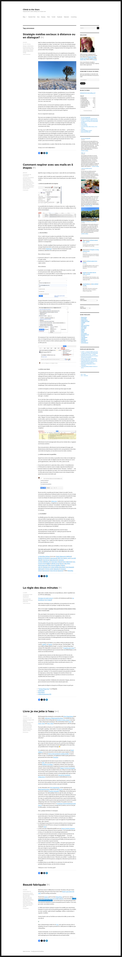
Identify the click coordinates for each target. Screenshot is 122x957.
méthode (28, 185)
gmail (24, 184)
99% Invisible (84, 333)
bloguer (30, 719)
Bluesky (43, 17)
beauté (28, 894)
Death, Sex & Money (85, 325)
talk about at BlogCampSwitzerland (54, 718)
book (33, 719)
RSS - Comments (84, 375)
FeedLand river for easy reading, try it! (87, 93)
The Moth (83, 336)
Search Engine (84, 124)
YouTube (82, 58)
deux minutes (26, 598)
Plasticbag (46, 898)
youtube (24, 906)
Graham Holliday (55, 567)
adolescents (25, 719)
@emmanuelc (46, 570)
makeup (24, 898)
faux (31, 897)
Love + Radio (83, 328)
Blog (24, 17)
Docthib (84, 272)
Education (28, 723)
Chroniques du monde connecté (45, 598)
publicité (25, 903)
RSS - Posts (83, 374)
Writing (28, 730)
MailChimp (48, 248)
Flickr (48, 17)
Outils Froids (41, 690)
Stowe (43, 723)
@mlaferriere (46, 567)
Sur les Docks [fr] (84, 342)
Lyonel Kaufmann (86, 284)
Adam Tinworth (51, 565)
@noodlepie (62, 567)
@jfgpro (48, 563)
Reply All (83, 330)
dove (24, 895)
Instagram (91, 58)
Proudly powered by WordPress (37, 951)
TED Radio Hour (84, 340)
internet (24, 726)
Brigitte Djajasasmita (61, 556)
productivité (25, 186)
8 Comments (25, 732)
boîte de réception (26, 178)
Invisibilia (83, 322)
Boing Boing (59, 897)
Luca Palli (73, 558)
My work (24, 44)
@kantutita (69, 561)
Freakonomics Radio (85, 321)
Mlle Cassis (60, 558)
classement (25, 180)
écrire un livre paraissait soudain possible (58, 753)
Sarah (39, 723)
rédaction (25, 730)
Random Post (31, 17)
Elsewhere (83, 122)
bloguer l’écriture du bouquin (67, 768)
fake (29, 897)
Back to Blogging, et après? (86, 130)
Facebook (59, 17)
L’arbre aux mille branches (86, 168)
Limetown (83, 338)
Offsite (27, 899)
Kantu (64, 561)
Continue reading (84, 150)
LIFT (70, 721)
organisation (25, 600)
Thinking (28, 44)
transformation (30, 903)
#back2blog (70, 570)
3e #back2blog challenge (44, 556)
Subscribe (83, 83)
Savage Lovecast (84, 320)
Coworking (73, 17)
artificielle (25, 894)
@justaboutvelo (54, 560)
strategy (24, 52)
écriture (24, 723)
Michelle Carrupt (55, 563)
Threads (85, 58)
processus (28, 47)
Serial (82, 324)
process (24, 47)
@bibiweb (69, 556)
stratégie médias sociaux (28, 51)
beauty (32, 894)
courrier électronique (27, 181)
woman (30, 905)
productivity (30, 186)
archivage (25, 177)
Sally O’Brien (67, 563)
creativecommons (26, 722)
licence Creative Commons (68, 828)
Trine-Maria (50, 723)
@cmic (61, 563)
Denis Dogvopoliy (70, 567)
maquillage (29, 898)
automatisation (30, 177)
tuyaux (28, 188)
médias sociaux (30, 45)
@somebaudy (54, 558)
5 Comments (25, 190)
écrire (32, 722)
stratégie (31, 49)
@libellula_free (47, 561)
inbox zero (54, 501)
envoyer (29, 182)
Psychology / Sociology (27, 902)
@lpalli (40, 560)
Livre (45, 826)
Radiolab (83, 329)
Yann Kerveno (46, 560)
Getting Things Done (44, 689)
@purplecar (57, 569)
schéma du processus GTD (44, 694)
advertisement (26, 893)
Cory (57, 924)
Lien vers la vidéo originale (56, 898)
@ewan (60, 561)
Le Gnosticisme (84, 125)
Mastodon (66, 17)
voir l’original (48, 600)
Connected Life (26, 174)
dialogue (25, 45)
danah (46, 897)
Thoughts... (83, 129)
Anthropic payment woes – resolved (88, 354)
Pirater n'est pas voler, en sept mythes (89, 358)
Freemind (55, 757)
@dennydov (41, 569)
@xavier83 (60, 570)
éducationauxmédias (27, 725)
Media (24, 899)
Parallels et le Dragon (47, 764)
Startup (82, 332)
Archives (82, 306)
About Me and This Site (85, 132)
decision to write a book (63, 720)
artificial (31, 893)
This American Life (85, 334)
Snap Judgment (84, 337)
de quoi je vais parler (54, 791)
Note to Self (83, 341)
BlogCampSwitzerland (43, 789)
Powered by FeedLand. (88, 110)
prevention (25, 729)
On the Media (83, 318)
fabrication (25, 897)
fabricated (27, 895)
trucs (25, 188)
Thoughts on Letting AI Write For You (88, 221)
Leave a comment (26, 54)
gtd (29, 598)
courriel (29, 180)
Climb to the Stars (31, 9)
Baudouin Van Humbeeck (44, 558)
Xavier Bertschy (53, 570)
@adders (58, 565)
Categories (82, 299)
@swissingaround (43, 565)
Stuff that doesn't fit (27, 891)
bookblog (25, 721)
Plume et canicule (84, 193)
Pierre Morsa (41, 692)
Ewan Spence (55, 561)
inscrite (61, 789)
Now (38, 17)
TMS (43, 762)
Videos (27, 905)
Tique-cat (83, 152)
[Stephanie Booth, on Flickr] (89, 44)
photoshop (31, 899)
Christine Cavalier (49, 569)
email (26, 182)
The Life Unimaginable (85, 117)
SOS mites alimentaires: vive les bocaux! (89, 118)
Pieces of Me (28, 727)
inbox (27, 184)
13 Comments (25, 908)
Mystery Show (84, 317)
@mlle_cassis (67, 558)
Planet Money (84, 326)
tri (23, 188)
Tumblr (53, 17)
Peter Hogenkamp (68, 716)
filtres (33, 182)
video (24, 905)
